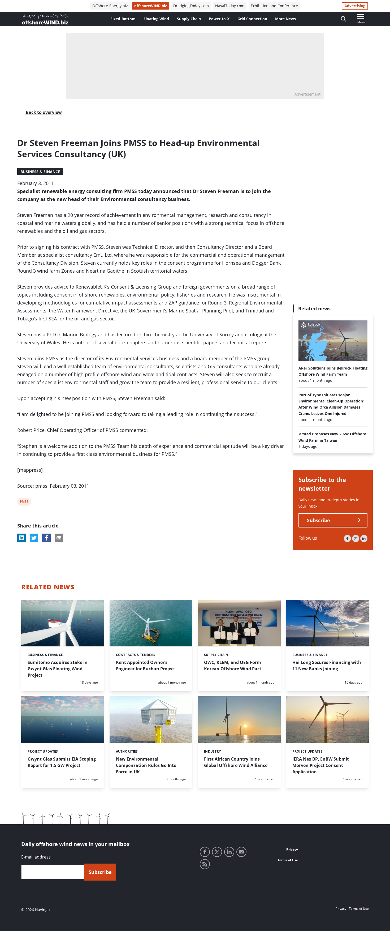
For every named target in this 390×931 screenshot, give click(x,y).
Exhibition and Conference (274, 5)
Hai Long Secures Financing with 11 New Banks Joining (326, 665)
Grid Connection (252, 18)
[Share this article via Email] (59, 538)
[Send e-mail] (241, 852)
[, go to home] (45, 19)
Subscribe (318, 520)
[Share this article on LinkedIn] (21, 538)
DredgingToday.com (191, 5)
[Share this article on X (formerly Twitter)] (34, 538)
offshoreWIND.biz (150, 5)
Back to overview (43, 112)
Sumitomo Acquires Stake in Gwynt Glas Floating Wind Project (58, 668)
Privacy (292, 849)
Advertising (354, 5)
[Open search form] (343, 19)
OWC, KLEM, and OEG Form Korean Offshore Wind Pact (232, 665)
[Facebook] (347, 538)
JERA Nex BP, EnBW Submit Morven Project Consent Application (320, 765)
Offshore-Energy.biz (110, 5)
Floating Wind (156, 18)
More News (285, 18)
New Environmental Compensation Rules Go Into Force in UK (146, 765)
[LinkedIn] (363, 538)
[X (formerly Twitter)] (355, 538)
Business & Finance (40, 171)
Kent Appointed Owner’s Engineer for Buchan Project (145, 665)
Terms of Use (288, 860)
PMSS (24, 502)
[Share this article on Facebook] (46, 538)
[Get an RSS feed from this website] (205, 864)
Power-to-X (219, 18)
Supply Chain (189, 18)
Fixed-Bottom (123, 18)
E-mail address (36, 857)
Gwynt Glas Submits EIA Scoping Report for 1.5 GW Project (62, 762)
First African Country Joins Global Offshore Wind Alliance (235, 762)
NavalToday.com (229, 5)
